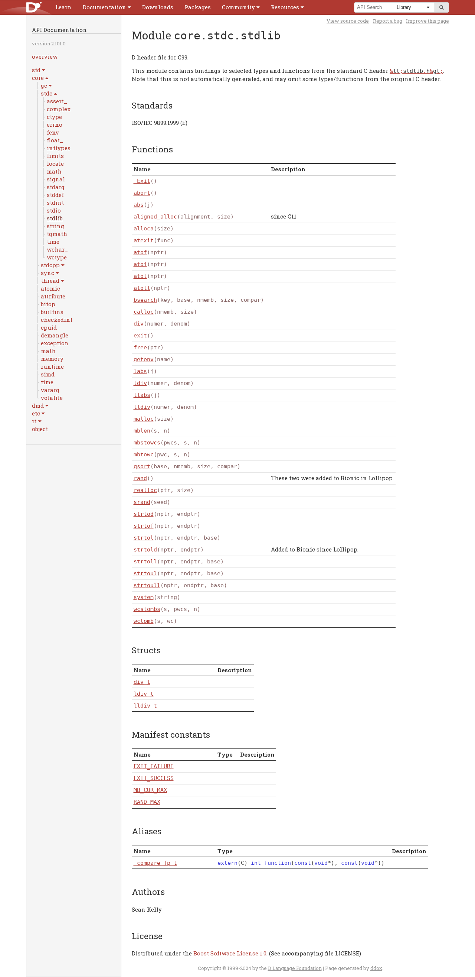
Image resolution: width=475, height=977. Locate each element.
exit (140, 335)
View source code (348, 20)
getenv (144, 359)
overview (45, 56)
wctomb (144, 621)
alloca (144, 228)
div (139, 323)
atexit (144, 240)
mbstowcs (147, 442)
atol (140, 276)
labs (140, 371)
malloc (144, 418)
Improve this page (427, 20)
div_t (142, 682)
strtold (145, 549)
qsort (142, 466)
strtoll (145, 561)
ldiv (140, 383)
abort (142, 193)
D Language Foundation (295, 968)
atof (140, 252)
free (140, 347)
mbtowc (144, 454)
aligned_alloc (155, 216)
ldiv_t (144, 693)
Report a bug (387, 20)
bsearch (145, 300)
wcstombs (147, 609)
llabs (142, 395)
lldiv (142, 407)
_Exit (142, 181)
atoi (140, 264)
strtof (144, 526)
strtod (144, 514)
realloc (145, 490)
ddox (376, 968)
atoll (142, 288)
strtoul (145, 573)
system (144, 597)
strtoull (147, 585)
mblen (142, 430)
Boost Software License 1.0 (229, 953)
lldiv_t (145, 705)
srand (142, 502)
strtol (144, 537)
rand (140, 478)
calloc (144, 311)
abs (139, 204)
